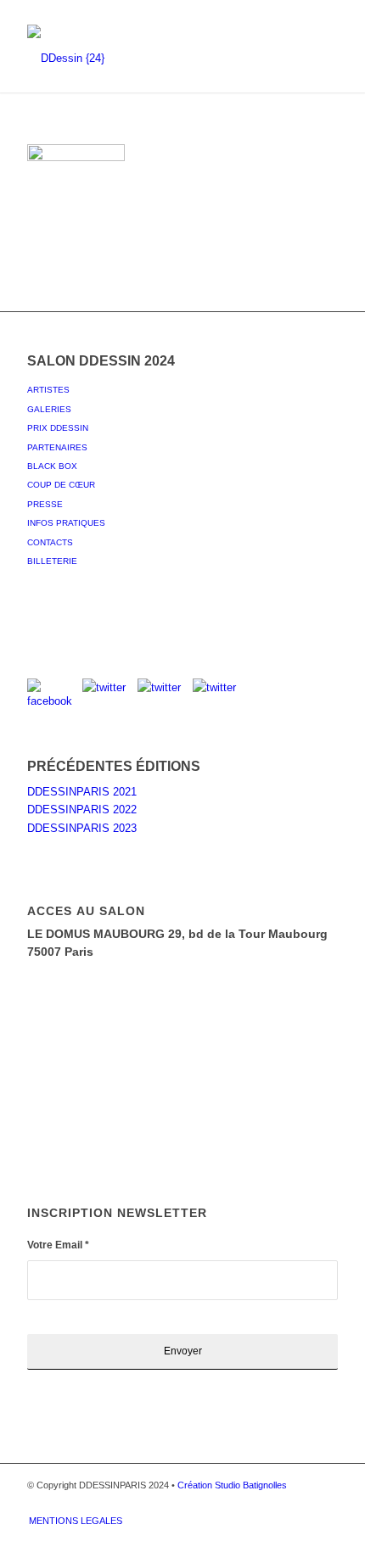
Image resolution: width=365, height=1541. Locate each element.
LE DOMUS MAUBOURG (97, 934)
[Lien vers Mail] (325, 1503)
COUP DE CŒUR (61, 484)
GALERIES (49, 409)
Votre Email (58, 1245)
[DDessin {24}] (151, 58)
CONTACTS (50, 542)
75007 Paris (60, 951)
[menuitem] (71, 1520)
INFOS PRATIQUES (66, 523)
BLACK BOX (52, 466)
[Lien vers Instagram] (274, 1503)
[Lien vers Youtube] (299, 1503)
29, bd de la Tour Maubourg (248, 934)
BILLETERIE (52, 561)
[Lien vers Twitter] (248, 1503)
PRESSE (45, 504)
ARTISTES (48, 389)
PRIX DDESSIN (57, 428)
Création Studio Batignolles (232, 1485)
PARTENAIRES (57, 447)
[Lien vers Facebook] (223, 1503)
